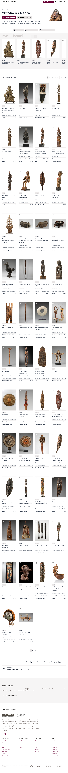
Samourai (37, 749)
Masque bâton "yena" (58, 545)
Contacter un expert (48, 1)
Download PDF (32, 30)
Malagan (37, 745)
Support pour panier (24, 284)
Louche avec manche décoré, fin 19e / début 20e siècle (58, 588)
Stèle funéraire (56, 108)
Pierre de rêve (23, 108)
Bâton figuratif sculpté (25, 327)
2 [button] (49, 77)
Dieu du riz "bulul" (57, 284)
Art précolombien (55, 755)
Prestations (4, 745)
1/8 (18, 57)
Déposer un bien (6, 749)
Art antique (54, 747)
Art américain (55, 743)
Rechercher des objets (25, 17)
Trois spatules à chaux (41, 545)
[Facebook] (2, 734)
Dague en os (5, 371)
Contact (4, 753)
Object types (38, 738)
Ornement (55, 371)
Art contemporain (55, 757)
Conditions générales (59, 765)
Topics (53, 738)
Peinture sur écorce (7, 587)
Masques (37, 743)
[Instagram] (5, 734)
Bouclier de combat (7, 327)
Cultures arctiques (56, 745)
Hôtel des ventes (5, 738)
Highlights (4, 740)
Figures (36, 740)
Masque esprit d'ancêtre (59, 502)
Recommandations (6, 755)
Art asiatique (54, 749)
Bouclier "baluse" (40, 195)
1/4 (63, 57)
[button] (44, 77)
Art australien (55, 751)
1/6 (3, 57)
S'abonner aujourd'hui (10, 695)
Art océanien (54, 753)
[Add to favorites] (3, 40)
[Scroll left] (35, 36)
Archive (20, 747)
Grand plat (5, 414)
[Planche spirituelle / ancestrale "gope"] (38, 48)
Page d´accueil (31, 765)
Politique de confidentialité (48, 765)
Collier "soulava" (24, 545)
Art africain (54, 740)
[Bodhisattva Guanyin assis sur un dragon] (8, 48)
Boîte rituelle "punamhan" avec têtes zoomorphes (26, 240)
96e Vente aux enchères (9, 77)
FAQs (20, 743)
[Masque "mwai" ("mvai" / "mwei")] (53, 48)
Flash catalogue (20, 30)
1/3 (33, 57)
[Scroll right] (32, 36)
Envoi (3, 747)
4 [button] (52, 77)
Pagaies (37, 747)
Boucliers (37, 751)
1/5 (48, 57)
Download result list (48, 30)
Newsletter (4, 751)
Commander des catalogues (25, 745)
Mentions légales (39, 765)
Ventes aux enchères (23, 738)
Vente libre (21, 740)
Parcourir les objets (10, 17)
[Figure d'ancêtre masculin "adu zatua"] (23, 48)
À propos (4, 743)
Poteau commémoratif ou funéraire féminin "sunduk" (8, 240)
